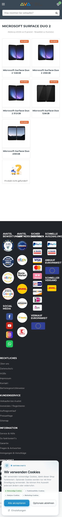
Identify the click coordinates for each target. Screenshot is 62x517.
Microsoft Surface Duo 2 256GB (46, 71)
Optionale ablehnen (43, 503)
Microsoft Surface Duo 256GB (16, 152)
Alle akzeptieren (17, 503)
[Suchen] (56, 13)
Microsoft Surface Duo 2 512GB (16, 112)
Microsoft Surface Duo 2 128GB (16, 71)
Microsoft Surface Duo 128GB (46, 112)
